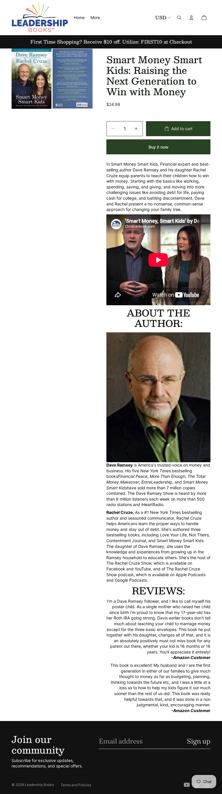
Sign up (198, 741)
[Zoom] (31, 78)
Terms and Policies (76, 785)
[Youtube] (186, 784)
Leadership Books (39, 784)
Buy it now (159, 147)
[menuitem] (95, 17)
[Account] (191, 17)
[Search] (179, 17)
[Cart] (204, 17)
